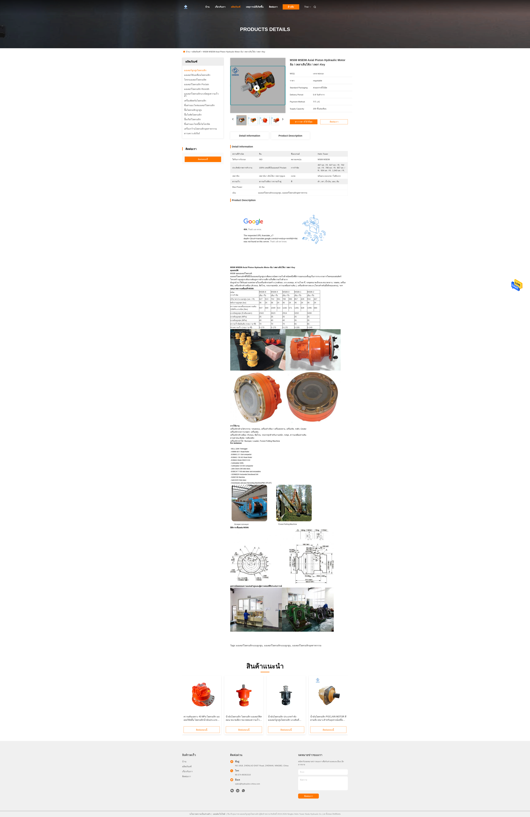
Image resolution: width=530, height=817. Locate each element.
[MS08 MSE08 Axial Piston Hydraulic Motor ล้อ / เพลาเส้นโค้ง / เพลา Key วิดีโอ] (257, 85)
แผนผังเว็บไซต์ (219, 814)
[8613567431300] (243, 791)
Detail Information (249, 135)
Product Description (290, 135)
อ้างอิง (291, 7)
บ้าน (207, 7)
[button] (187, 702)
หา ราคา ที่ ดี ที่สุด (303, 122)
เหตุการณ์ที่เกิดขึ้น (254, 7)
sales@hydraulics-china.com (247, 784)
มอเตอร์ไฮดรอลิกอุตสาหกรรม (306, 645)
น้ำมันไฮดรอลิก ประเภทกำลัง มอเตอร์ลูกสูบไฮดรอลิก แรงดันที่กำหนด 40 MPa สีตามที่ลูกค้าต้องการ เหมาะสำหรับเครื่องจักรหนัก (286, 718)
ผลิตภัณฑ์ (235, 7)
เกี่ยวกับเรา (220, 7)
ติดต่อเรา (273, 7)
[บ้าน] (186, 7)
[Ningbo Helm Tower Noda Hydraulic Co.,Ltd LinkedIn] (238, 791)
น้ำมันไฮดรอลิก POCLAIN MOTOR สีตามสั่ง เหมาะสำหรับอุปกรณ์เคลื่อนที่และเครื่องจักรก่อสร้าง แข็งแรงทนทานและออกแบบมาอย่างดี (328, 718)
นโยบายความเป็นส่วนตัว (200, 814)
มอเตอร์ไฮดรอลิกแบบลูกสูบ (249, 645)
